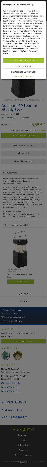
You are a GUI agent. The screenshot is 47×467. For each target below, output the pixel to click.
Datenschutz (18, 76)
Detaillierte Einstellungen (24, 71)
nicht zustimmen (25, 66)
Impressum (29, 76)
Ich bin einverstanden (23, 60)
